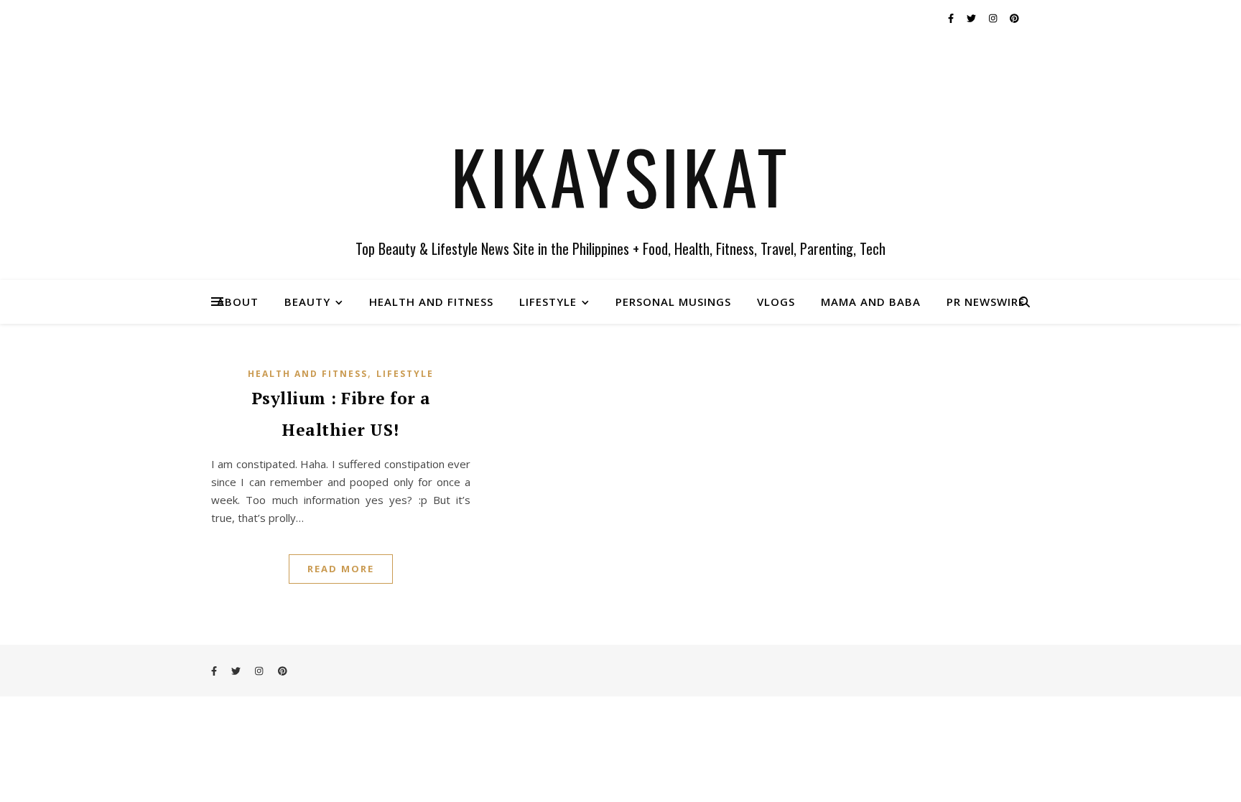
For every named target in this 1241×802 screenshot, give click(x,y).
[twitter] (972, 17)
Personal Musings (673, 301)
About (238, 301)
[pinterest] (1014, 17)
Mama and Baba (871, 301)
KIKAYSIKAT (621, 176)
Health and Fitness (431, 301)
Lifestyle (548, 301)
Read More (340, 568)
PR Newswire (986, 301)
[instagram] (994, 17)
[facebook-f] (952, 17)
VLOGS (776, 301)
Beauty (307, 301)
